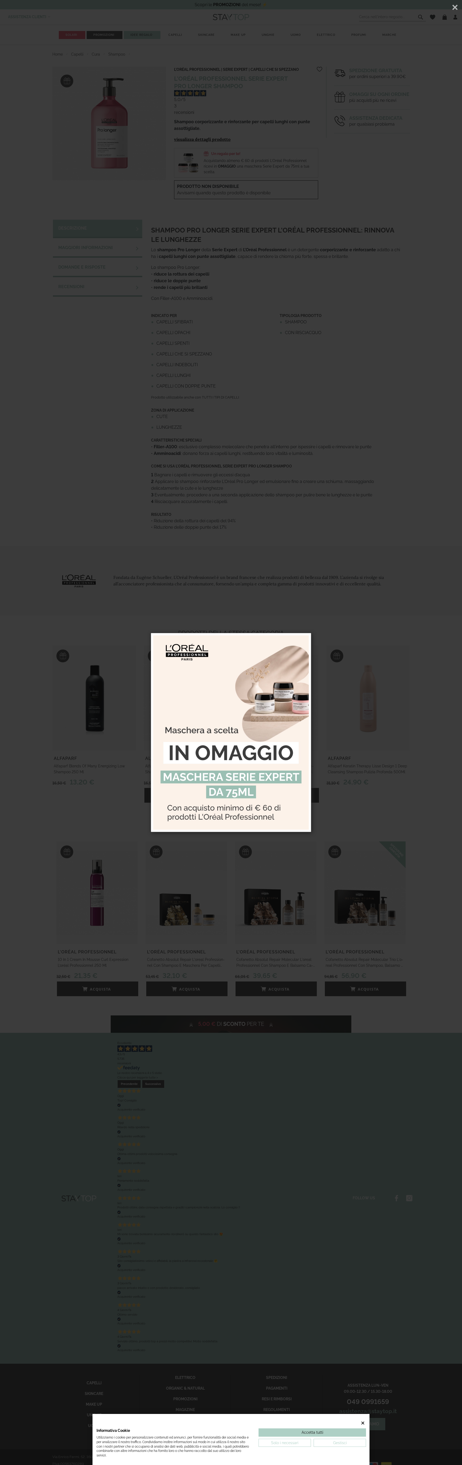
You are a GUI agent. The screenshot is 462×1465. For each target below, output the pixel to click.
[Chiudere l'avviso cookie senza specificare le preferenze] (363, 1423)
